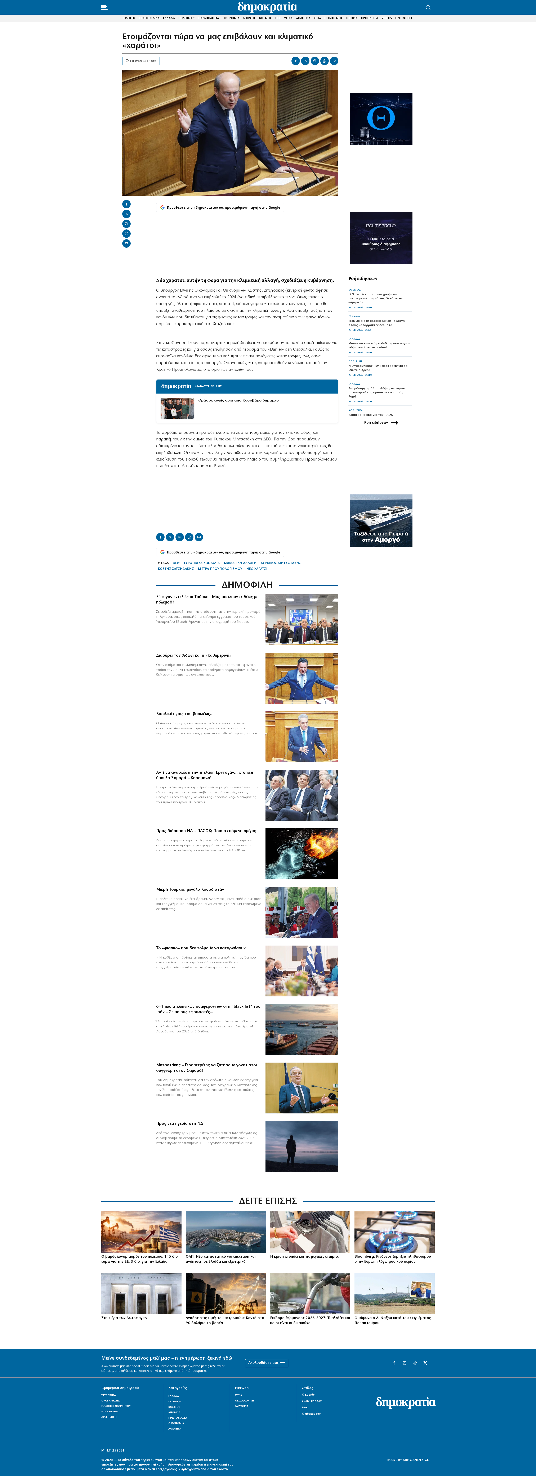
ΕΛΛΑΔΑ (354, 316)
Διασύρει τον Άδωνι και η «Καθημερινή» (193, 656)
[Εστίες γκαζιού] (394, 1232)
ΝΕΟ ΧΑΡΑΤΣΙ (256, 569)
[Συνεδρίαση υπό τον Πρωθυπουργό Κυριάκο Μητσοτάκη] (301, 971)
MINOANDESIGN (416, 1460)
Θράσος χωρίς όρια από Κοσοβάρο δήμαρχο (238, 401)
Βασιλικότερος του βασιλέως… (185, 714)
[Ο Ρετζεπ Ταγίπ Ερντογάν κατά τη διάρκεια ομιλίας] (301, 912)
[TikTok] (415, 1363)
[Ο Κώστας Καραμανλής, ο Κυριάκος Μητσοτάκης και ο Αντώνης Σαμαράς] (301, 795)
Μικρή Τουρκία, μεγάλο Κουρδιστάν (190, 890)
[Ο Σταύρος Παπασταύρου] (394, 1293)
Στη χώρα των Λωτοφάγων (124, 1318)
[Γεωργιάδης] (301, 678)
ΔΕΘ (176, 563)
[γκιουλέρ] (301, 619)
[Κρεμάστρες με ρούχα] (310, 1232)
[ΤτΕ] (141, 1293)
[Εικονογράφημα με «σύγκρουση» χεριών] (301, 853)
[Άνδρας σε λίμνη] (301, 1146)
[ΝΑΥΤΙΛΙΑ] (301, 1029)
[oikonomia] (141, 1232)
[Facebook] (295, 61)
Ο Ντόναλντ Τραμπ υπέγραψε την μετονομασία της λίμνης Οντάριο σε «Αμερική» (375, 298)
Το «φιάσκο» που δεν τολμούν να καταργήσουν (201, 948)
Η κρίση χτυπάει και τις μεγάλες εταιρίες (304, 1257)
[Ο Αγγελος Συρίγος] (301, 736)
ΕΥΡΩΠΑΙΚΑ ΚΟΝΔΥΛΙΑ (202, 563)
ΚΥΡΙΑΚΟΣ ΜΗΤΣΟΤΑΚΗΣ (281, 563)
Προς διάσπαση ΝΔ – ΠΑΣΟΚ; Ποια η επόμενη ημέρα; (206, 831)
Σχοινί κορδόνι (312, 1401)
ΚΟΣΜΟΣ (354, 290)
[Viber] (315, 61)
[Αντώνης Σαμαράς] (301, 1088)
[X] (305, 61)
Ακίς (305, 1407)
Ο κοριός (308, 1394)
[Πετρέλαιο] (226, 1293)
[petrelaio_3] (310, 1293)
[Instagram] (404, 1363)
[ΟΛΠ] (226, 1232)
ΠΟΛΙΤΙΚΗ (355, 361)
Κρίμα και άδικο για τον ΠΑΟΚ (370, 415)
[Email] (334, 61)
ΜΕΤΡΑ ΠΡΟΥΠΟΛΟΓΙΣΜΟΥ (220, 569)
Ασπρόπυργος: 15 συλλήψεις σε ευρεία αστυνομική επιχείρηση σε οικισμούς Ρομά (376, 392)
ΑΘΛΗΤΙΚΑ (355, 410)
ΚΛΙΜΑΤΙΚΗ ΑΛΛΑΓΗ (240, 563)
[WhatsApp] (324, 61)
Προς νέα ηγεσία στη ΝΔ (179, 1124)
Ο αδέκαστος (311, 1414)
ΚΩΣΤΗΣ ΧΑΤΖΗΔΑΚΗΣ (176, 569)
